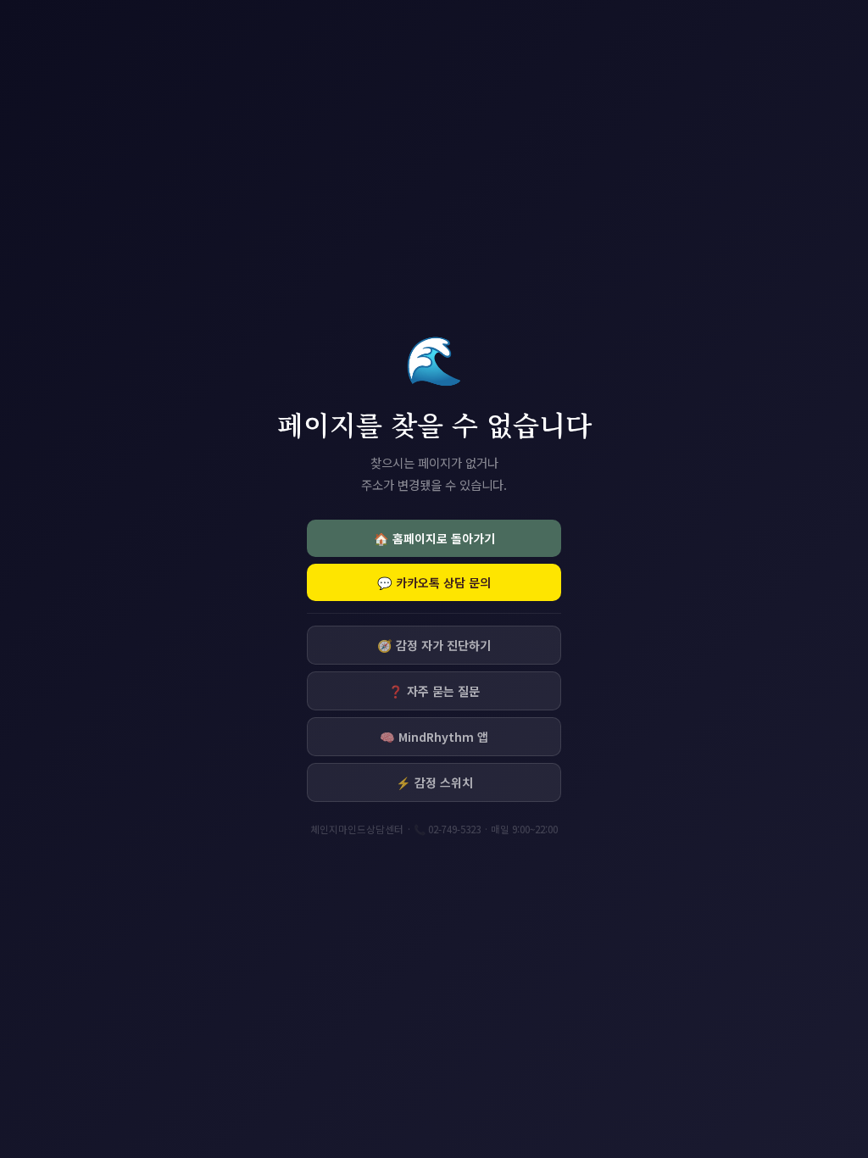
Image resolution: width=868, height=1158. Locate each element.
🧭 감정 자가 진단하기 (434, 645)
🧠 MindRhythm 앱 (434, 736)
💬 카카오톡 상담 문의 (434, 582)
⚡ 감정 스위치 (434, 782)
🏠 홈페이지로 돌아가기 (434, 538)
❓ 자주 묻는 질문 (434, 690)
